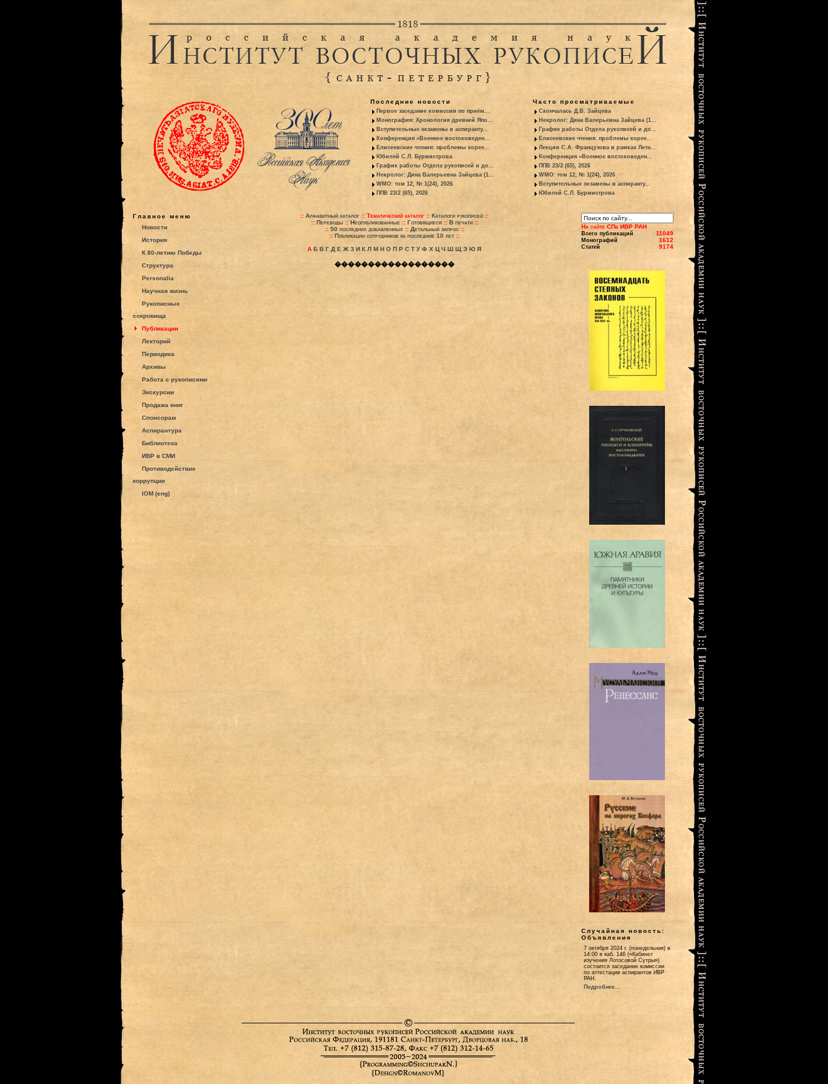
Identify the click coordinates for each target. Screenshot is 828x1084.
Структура (157, 265)
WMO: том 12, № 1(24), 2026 (414, 184)
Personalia (158, 278)
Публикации (160, 328)
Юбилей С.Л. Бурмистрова (414, 156)
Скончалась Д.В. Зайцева (575, 111)
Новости (154, 227)
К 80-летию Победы (172, 252)
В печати (461, 222)
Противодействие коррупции (164, 474)
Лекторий (156, 341)
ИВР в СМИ (158, 456)
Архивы (154, 366)
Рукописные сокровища (156, 309)
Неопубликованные (375, 222)
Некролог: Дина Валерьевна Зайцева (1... (435, 175)
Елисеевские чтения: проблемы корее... (433, 147)
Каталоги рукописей (457, 215)
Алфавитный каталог (332, 215)
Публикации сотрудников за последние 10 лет (394, 235)
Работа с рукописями (174, 379)
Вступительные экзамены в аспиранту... (432, 129)
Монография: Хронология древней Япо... (434, 120)
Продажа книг (162, 405)
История (154, 240)
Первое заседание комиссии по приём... (433, 111)
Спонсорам (159, 417)
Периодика (158, 354)
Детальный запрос (434, 229)
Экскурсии (158, 392)
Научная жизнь (165, 291)
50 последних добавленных (366, 229)
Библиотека (160, 443)
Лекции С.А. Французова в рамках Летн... (597, 147)
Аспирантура (162, 430)
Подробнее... (602, 987)
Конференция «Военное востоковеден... (433, 138)
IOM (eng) (156, 493)
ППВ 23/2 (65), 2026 (402, 193)
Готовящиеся (424, 222)
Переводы (329, 222)
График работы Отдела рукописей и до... (435, 166)
